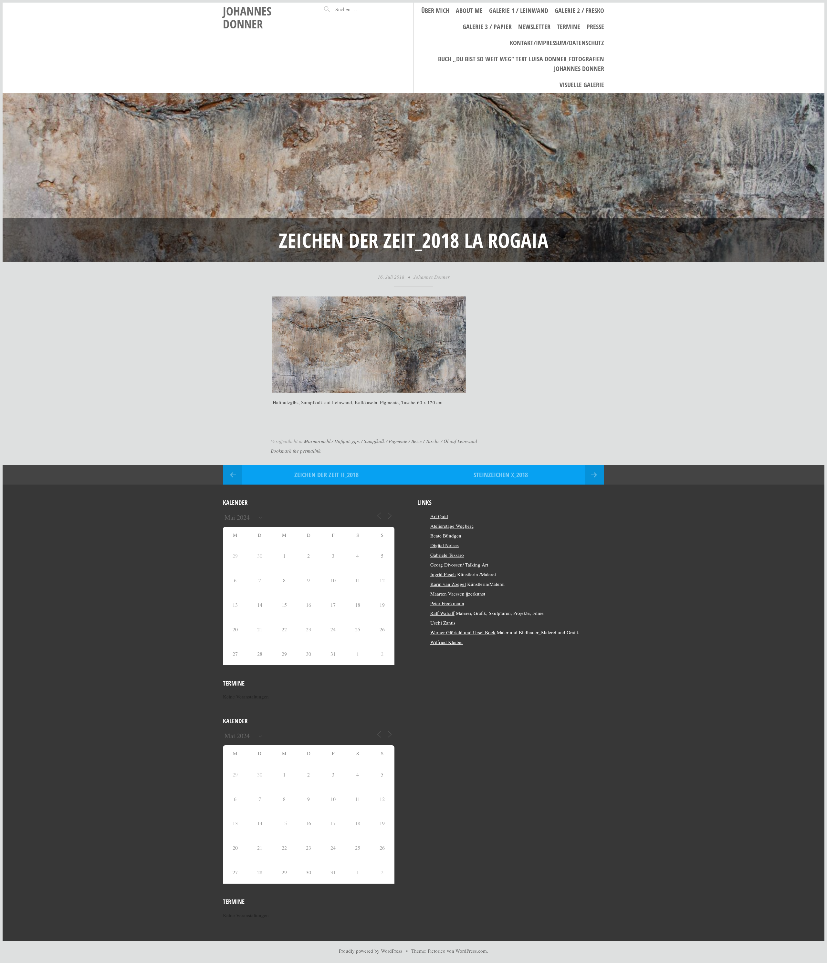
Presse (595, 26)
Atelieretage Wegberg (452, 526)
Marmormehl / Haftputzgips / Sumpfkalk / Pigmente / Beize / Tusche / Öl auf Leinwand (390, 441)
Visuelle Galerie (582, 84)
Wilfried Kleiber (446, 642)
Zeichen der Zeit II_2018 (326, 474)
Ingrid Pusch (443, 574)
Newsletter (534, 26)
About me (469, 10)
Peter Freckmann (447, 603)
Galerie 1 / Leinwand (518, 10)
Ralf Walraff (442, 613)
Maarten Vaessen (447, 593)
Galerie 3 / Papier (487, 26)
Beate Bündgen (445, 535)
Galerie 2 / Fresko (579, 10)
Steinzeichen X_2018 (501, 474)
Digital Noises (444, 545)
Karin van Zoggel (448, 584)
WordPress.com (471, 951)
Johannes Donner (247, 17)
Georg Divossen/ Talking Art (459, 564)
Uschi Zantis (442, 622)
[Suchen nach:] (360, 9)
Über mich (435, 10)
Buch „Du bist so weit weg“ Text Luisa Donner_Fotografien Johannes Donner (521, 64)
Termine (568, 26)
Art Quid (439, 516)
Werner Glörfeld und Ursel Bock (463, 632)
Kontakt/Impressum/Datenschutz (557, 42)
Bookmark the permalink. (296, 450)
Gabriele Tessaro (447, 555)
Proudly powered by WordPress (370, 951)
